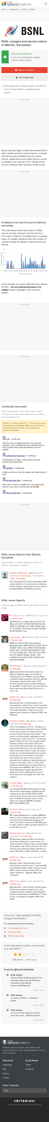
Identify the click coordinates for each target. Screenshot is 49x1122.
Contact (6, 1078)
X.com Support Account (17, 928)
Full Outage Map (26, 77)
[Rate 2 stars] (20, 954)
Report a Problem (26, 70)
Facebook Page (14, 932)
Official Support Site (16, 936)
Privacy (6, 1073)
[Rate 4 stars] (29, 954)
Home (3, 9)
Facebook (29, 1069)
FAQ (4, 1069)
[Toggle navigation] (46, 3)
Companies (14, 9)
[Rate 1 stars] (16, 954)
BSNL (24, 9)
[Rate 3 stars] (24, 954)
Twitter (28, 1065)
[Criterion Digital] (24, 1101)
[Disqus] (24, 464)
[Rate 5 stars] (33, 954)
